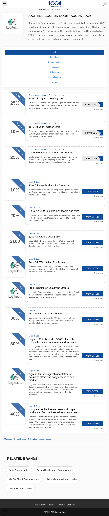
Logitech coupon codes (40, 439)
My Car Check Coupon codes (24, 479)
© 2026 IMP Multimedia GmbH (54, 512)
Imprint (51, 505)
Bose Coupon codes (19, 470)
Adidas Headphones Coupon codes (55, 470)
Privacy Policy (39, 505)
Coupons (8, 439)
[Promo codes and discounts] (54, 4)
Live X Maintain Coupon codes (61, 479)
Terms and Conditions (66, 505)
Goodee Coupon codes (20, 488)
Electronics (21, 439)
